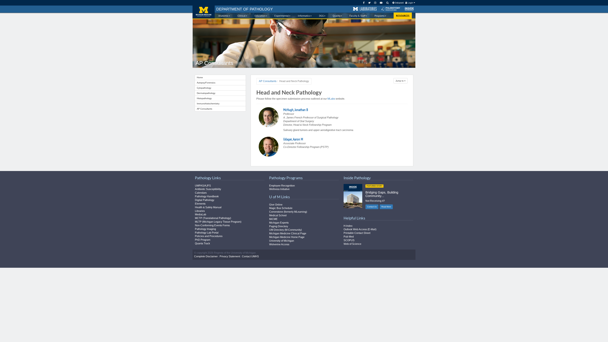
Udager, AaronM (293, 139)
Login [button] (410, 2)
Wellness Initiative (279, 189)
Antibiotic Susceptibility (208, 189)
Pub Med (349, 236)
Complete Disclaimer (206, 256)
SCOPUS (349, 240)
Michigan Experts (279, 222)
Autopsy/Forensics (206, 82)
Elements (200, 203)
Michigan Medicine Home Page (286, 237)
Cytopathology (204, 88)
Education (260, 15)
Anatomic (223, 15)
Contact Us (372, 207)
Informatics (304, 15)
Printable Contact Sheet (357, 233)
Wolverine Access (279, 244)
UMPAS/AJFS (203, 185)
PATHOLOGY (244, 9)
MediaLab (200, 214)
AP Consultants (204, 109)
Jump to (400, 80)
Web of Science (352, 244)
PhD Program (202, 239)
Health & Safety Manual (208, 207)
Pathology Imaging (205, 229)
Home (200, 77)
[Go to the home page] (204, 12)
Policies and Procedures (208, 236)
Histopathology (204, 98)
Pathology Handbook (207, 196)
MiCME (273, 219)
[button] (365, 9)
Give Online (275, 204)
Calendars (201, 192)
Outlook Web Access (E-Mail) (360, 229)
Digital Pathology (204, 200)
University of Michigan (281, 240)
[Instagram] (375, 3)
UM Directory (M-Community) (285, 229)
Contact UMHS (250, 256)
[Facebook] (364, 3)
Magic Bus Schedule (280, 208)
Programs (379, 15)
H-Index (348, 226)
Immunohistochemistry (208, 103)
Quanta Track (202, 243)
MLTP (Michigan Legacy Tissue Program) (218, 221)
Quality (336, 15)
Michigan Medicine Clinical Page (287, 233)
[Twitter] (369, 3)
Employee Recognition (282, 185)
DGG (321, 15)
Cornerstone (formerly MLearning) (288, 211)
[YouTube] (381, 3)
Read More (386, 207)
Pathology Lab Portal (206, 232)
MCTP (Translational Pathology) (213, 218)
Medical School (278, 215)
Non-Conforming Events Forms (212, 225)
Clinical (242, 15)
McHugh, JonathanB (295, 110)
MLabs (331, 98)
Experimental (281, 15)
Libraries (200, 211)
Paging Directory (278, 226)
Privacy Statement (230, 256)
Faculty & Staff (357, 15)
